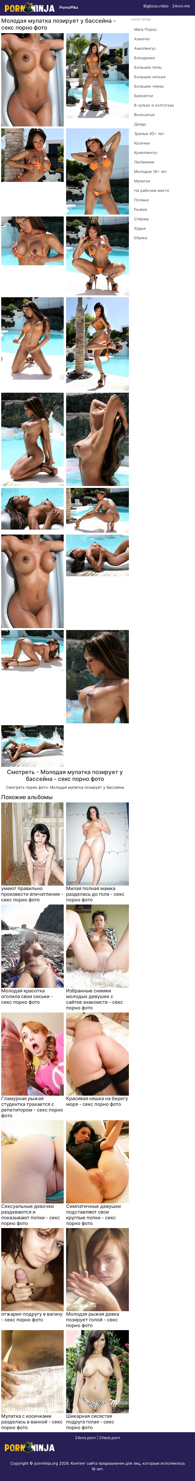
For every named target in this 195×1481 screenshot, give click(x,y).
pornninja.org (46, 1463)
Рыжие (140, 209)
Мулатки (142, 181)
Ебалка (140, 237)
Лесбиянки (144, 162)
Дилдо (140, 124)
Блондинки (144, 57)
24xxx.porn (85, 1437)
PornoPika (68, 7)
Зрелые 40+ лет (149, 133)
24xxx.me (181, 6)
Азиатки (142, 38)
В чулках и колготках (154, 105)
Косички (142, 143)
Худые (140, 228)
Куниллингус (146, 152)
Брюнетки (143, 95)
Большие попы (148, 67)
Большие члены (149, 86)
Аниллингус (145, 48)
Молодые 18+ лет (150, 171)
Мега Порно (145, 29)
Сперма (141, 218)
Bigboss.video (156, 6)
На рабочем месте (151, 190)
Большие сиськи (150, 76)
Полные (141, 200)
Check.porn (109, 1437)
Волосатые (144, 114)
